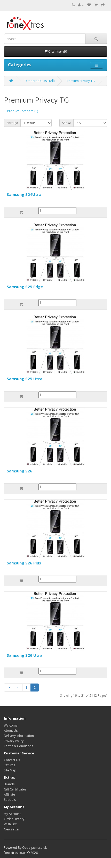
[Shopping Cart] (96, 5)
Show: (66, 123)
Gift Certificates (15, 789)
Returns (9, 765)
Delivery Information (19, 736)
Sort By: (12, 123)
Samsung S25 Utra (24, 378)
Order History (14, 819)
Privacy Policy (13, 741)
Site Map (10, 770)
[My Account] (81, 5)
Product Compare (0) (22, 111)
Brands (9, 784)
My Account (12, 814)
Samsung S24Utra (24, 194)
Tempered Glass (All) (39, 81)
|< (9, 687)
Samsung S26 (19, 470)
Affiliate (9, 794)
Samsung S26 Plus (24, 562)
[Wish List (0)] (89, 5)
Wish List (10, 824)
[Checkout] (103, 5)
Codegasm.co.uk (34, 847)
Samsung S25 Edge (25, 286)
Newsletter (12, 829)
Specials (10, 799)
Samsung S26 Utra (24, 655)
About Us (11, 730)
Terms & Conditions (18, 746)
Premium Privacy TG (80, 81)
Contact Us (12, 760)
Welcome (11, 725)
